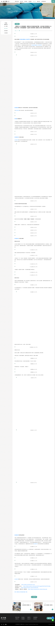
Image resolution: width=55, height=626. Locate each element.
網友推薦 (6, 28)
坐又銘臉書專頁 (1, 624)
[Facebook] (18, 30)
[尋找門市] (53, 1)
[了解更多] (30, 609)
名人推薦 (6, 26)
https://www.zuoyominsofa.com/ (28, 584)
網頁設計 (49, 624)
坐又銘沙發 (17, 110)
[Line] (19, 30)
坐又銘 (16, 118)
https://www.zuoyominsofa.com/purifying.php (37, 589)
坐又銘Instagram (4, 624)
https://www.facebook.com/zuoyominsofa (29, 587)
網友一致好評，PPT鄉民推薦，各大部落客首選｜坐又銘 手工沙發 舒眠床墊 (5, 1)
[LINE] (53, 620)
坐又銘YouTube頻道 (6, 624)
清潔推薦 (6, 30)
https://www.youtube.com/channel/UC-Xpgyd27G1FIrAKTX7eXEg (36, 586)
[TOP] (53, 623)
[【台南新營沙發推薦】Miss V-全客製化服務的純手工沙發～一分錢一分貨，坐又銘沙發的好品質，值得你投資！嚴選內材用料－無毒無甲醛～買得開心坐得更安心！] (17, 606)
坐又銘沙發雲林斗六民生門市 (25, 39)
